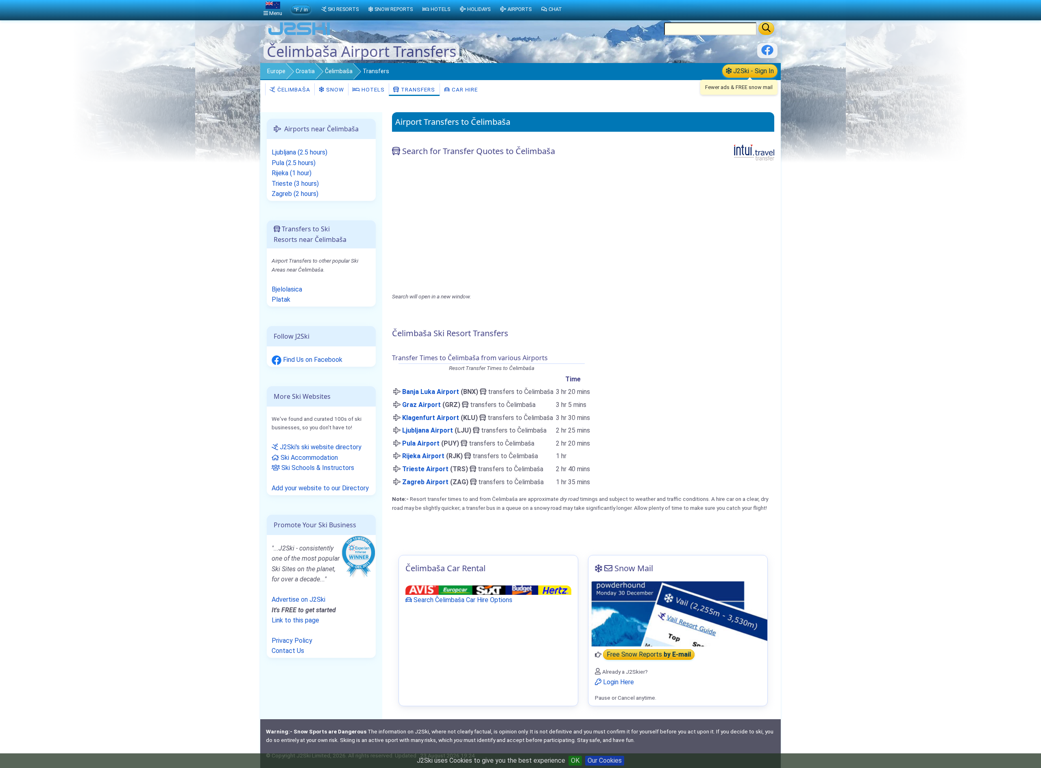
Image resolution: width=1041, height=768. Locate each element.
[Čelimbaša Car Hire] (488, 589)
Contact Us (288, 651)
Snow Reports (394, 9)
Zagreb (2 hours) (295, 194)
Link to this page (295, 620)
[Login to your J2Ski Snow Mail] (677, 613)
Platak (281, 299)
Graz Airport (421, 405)
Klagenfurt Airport (430, 418)
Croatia (305, 71)
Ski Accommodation (308, 457)
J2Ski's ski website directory (320, 447)
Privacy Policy (292, 640)
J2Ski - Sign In (753, 71)
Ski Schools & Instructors (317, 468)
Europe (276, 71)
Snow (334, 89)
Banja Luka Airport (430, 392)
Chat (555, 9)
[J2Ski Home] (299, 34)
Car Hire (464, 89)
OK (575, 760)
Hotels (372, 89)
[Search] (766, 28)
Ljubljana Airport (427, 430)
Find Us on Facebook (311, 359)
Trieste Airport (425, 469)
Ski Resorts (343, 9)
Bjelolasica (287, 289)
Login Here (617, 682)
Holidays (478, 9)
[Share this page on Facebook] (767, 53)
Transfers (417, 89)
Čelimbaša (339, 71)
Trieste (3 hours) (295, 183)
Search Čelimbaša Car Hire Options (462, 600)
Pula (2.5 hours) (294, 163)
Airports (519, 9)
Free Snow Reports (649, 655)
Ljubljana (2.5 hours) (299, 152)
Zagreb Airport (425, 482)
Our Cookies (605, 760)
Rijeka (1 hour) (291, 173)
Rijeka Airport (423, 456)
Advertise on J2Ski (298, 599)
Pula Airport (421, 443)
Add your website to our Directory (320, 488)
